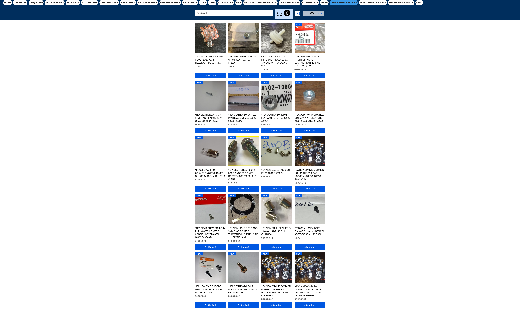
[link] (284, 13)
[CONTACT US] (297, 13)
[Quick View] (210, 38)
